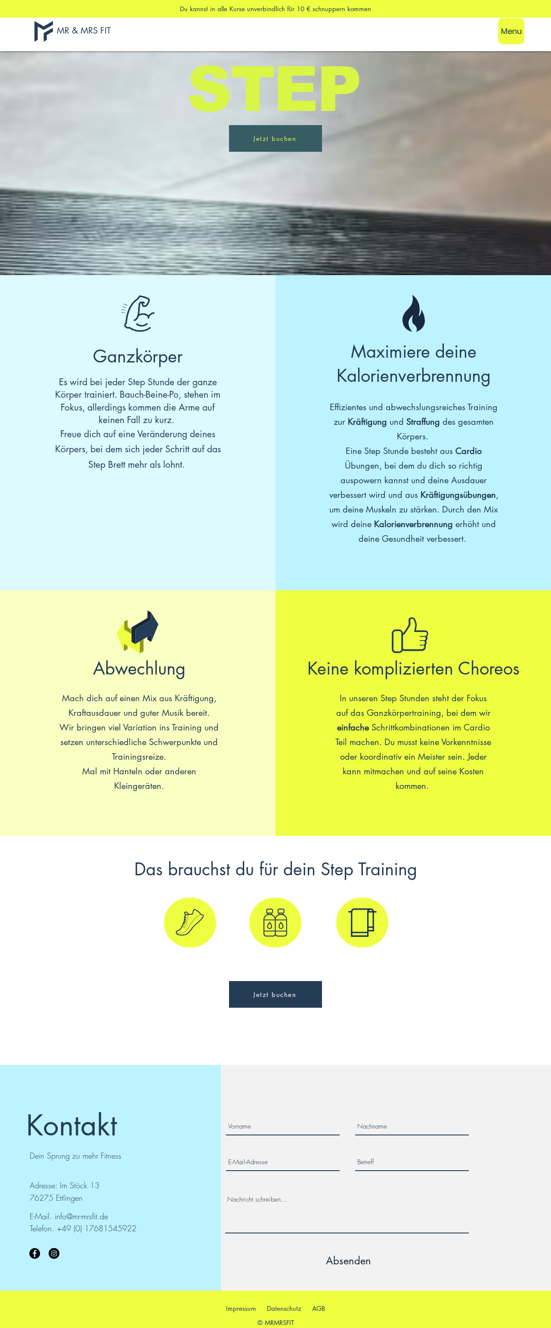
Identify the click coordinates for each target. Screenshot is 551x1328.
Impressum (241, 1308)
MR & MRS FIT (84, 30)
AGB (318, 1308)
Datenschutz (284, 1308)
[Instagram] (54, 1253)
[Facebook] (34, 1253)
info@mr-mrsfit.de (81, 1216)
